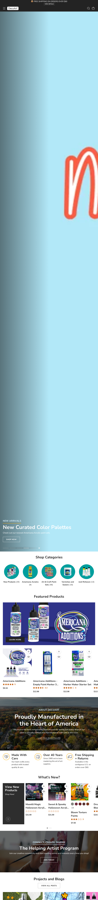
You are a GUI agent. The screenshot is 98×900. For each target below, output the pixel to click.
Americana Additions (14, 681)
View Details (49, 4)
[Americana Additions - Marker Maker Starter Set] (77, 662)
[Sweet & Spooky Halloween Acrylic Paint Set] (57, 791)
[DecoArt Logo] (13, 8)
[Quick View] (28, 657)
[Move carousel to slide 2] (13, 548)
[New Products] (8, 819)
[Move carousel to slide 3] (19, 548)
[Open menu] (4, 8)
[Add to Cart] (28, 651)
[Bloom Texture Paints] (79, 791)
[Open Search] (88, 8)
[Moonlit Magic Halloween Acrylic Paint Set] (34, 791)
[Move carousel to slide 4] (26, 548)
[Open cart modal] (93, 8)
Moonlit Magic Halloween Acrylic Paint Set (35, 808)
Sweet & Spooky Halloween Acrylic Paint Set (58, 808)
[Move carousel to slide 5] (33, 548)
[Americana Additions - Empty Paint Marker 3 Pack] (47, 662)
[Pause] (39, 548)
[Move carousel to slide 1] (6, 548)
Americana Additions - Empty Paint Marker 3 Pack (45, 684)
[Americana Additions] (17, 662)
